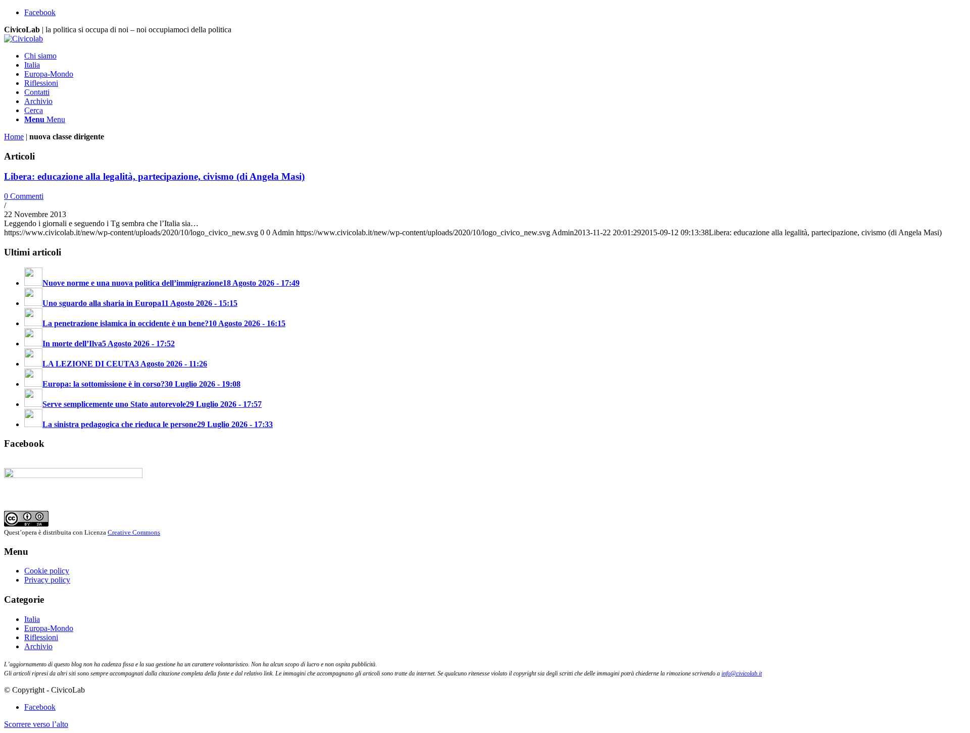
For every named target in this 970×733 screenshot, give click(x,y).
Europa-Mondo (48, 628)
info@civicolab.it (741, 673)
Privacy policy (47, 579)
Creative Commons (134, 532)
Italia (32, 619)
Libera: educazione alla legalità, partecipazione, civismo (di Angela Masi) (154, 176)
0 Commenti (23, 196)
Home (14, 136)
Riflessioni (41, 637)
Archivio (38, 646)
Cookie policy (46, 570)
